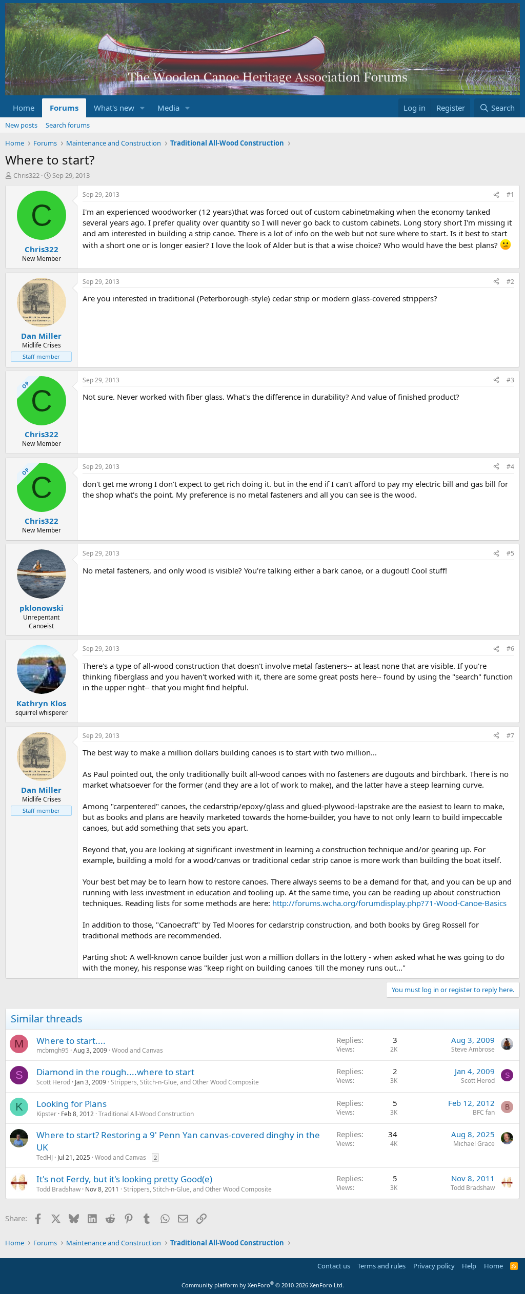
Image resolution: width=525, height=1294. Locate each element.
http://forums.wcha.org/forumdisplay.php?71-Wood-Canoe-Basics (389, 903)
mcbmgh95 (52, 1050)
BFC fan (484, 1112)
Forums (64, 107)
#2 (510, 281)
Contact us (333, 1265)
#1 (510, 194)
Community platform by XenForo (262, 1285)
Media (168, 107)
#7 (510, 735)
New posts (21, 125)
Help (469, 1265)
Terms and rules (381, 1265)
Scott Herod (53, 1082)
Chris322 (26, 175)
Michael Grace (474, 1143)
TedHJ (44, 1157)
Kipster (46, 1114)
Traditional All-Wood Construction (146, 1114)
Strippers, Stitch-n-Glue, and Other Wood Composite (185, 1082)
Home (23, 107)
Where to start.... (71, 1040)
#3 (510, 380)
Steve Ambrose (473, 1049)
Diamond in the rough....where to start (115, 1072)
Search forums (68, 125)
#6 (510, 648)
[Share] (496, 195)
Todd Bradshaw (58, 1189)
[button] (142, 107)
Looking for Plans (71, 1104)
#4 (510, 466)
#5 (510, 553)
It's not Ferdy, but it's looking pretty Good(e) (124, 1179)
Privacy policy (434, 1265)
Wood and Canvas (137, 1050)
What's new (114, 107)
